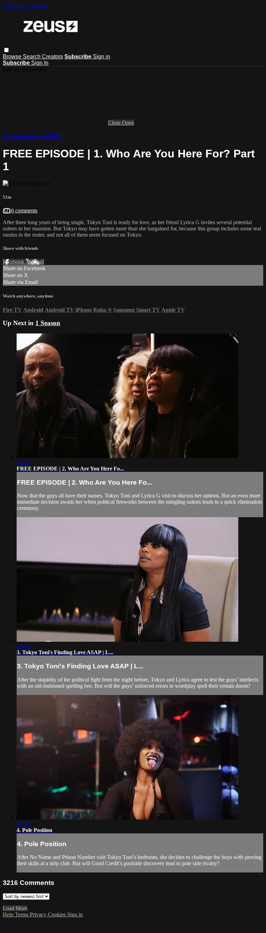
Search (32, 57)
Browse (13, 57)
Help (9, 914)
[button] (6, 50)
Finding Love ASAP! (32, 136)
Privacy (39, 914)
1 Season (47, 323)
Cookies (57, 914)
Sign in (101, 57)
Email (37, 262)
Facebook (14, 262)
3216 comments (20, 210)
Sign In (39, 63)
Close (115, 123)
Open (128, 123)
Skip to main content (25, 6)
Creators (52, 57)
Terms (22, 914)
